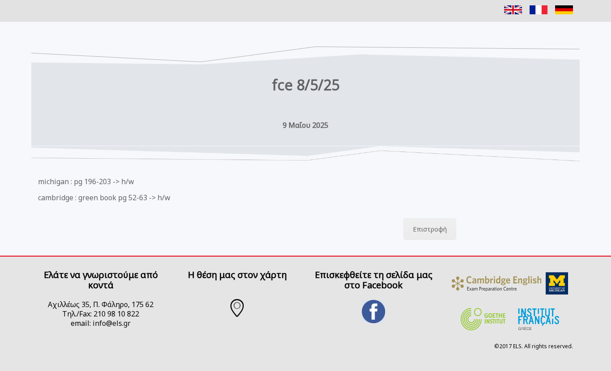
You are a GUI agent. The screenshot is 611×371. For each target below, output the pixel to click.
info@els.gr (112, 323)
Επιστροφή (430, 229)
